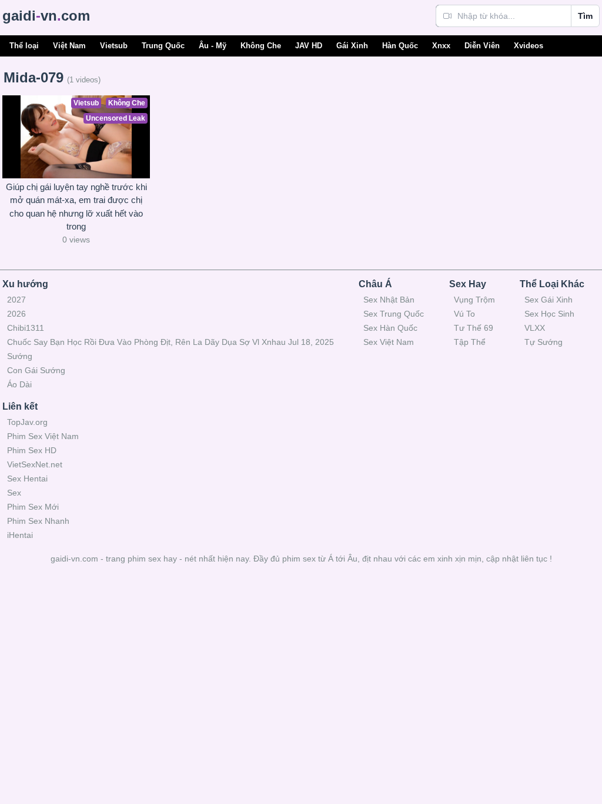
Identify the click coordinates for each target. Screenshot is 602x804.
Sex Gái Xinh (548, 299)
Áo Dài (19, 384)
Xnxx (441, 45)
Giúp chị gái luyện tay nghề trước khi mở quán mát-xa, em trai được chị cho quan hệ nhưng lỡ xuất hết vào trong (76, 207)
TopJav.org (27, 422)
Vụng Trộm (474, 299)
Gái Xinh (352, 45)
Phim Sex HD (31, 450)
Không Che (260, 45)
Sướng (19, 356)
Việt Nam (69, 45)
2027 (16, 299)
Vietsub (114, 45)
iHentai (20, 535)
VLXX (534, 328)
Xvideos (528, 45)
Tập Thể (470, 342)
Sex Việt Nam (388, 342)
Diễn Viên (482, 45)
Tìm (585, 16)
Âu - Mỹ (212, 45)
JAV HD (308, 45)
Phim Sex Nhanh (38, 521)
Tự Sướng (543, 342)
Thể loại (24, 45)
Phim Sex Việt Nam (43, 436)
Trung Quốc (163, 45)
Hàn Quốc (400, 45)
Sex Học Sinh (549, 313)
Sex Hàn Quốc (390, 328)
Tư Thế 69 (473, 328)
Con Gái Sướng (36, 370)
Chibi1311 (25, 328)
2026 (16, 313)
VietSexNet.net (34, 464)
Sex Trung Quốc (393, 313)
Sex (14, 492)
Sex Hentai (27, 478)
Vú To (464, 313)
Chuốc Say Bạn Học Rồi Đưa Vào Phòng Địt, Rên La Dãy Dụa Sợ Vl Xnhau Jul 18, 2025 (170, 342)
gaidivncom (46, 16)
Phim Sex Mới (33, 506)
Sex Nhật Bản (388, 299)
